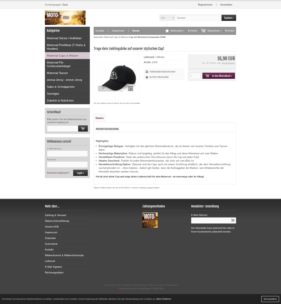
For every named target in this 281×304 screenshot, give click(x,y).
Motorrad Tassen (57, 73)
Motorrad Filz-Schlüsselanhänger (59, 64)
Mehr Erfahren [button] (163, 299)
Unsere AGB (52, 226)
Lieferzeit (50, 261)
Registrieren (205, 4)
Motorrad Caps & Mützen (62, 55)
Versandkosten (228, 63)
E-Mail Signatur (53, 266)
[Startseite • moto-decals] (67, 18)
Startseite (50, 238)
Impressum (118, 30)
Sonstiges (53, 93)
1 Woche (159, 57)
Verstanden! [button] (270, 299)
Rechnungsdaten (54, 272)
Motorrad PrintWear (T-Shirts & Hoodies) (66, 46)
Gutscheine (51, 243)
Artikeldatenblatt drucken (162, 71)
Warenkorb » (220, 30)
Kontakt (100, 30)
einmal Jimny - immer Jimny (64, 79)
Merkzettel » (184, 30)
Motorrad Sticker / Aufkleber (64, 38)
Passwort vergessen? (58, 173)
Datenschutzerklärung (57, 220)
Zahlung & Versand (55, 215)
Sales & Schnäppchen (61, 86)
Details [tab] (100, 118)
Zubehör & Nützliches (60, 100)
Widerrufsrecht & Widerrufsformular (64, 255)
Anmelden (226, 4)
